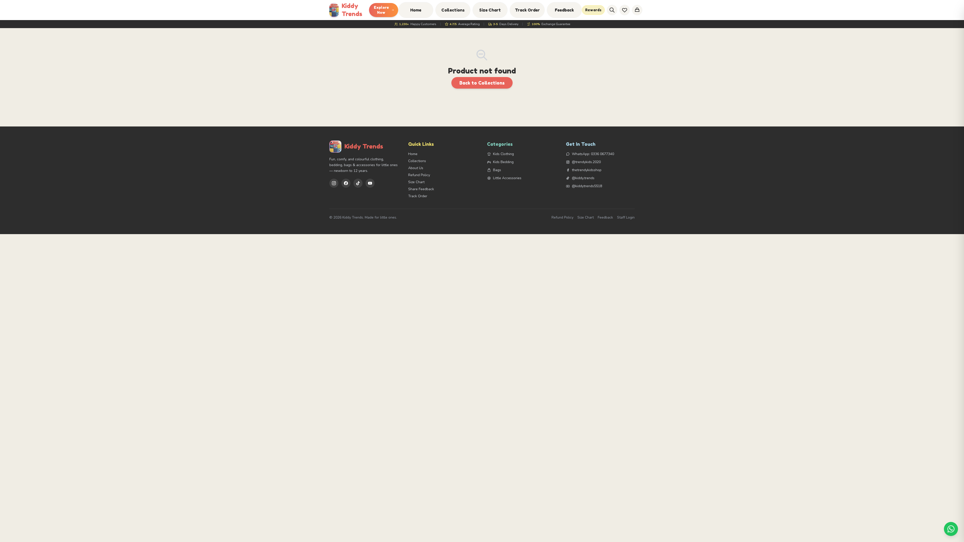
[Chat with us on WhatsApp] (951, 529)
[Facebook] (345, 183)
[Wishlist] (624, 10)
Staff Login (626, 217)
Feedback (564, 10)
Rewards (593, 10)
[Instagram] (333, 183)
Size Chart (490, 10)
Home (415, 10)
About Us (415, 168)
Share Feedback (421, 189)
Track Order (527, 10)
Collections (453, 10)
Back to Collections (482, 83)
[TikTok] (358, 183)
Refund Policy (419, 175)
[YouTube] (370, 183)
